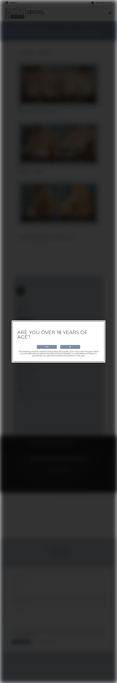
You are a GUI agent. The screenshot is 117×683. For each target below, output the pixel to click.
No (70, 347)
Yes (46, 347)
